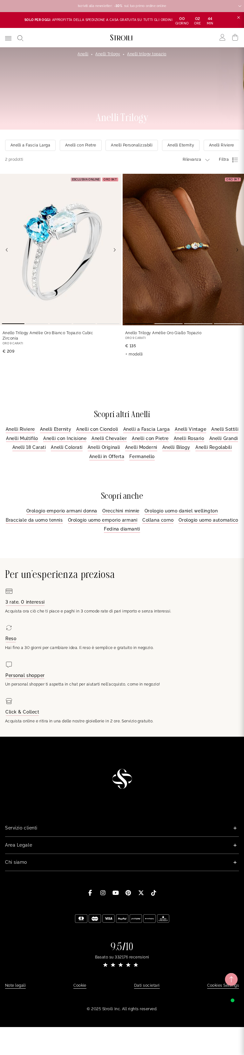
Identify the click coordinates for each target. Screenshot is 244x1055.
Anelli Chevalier (109, 438)
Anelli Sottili (224, 429)
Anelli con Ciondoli (97, 429)
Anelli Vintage (190, 429)
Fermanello (142, 456)
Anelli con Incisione (64, 438)
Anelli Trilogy (107, 54)
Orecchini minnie (120, 510)
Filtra (224, 159)
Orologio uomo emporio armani (103, 520)
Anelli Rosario (189, 438)
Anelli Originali (104, 447)
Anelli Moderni (141, 447)
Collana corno (157, 520)
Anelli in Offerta (107, 456)
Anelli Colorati (66, 447)
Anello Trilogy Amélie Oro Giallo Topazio (163, 333)
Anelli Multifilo (22, 438)
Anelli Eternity (55, 429)
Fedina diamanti (122, 528)
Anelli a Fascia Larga (146, 429)
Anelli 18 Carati (29, 447)
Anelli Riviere (20, 429)
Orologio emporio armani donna (61, 510)
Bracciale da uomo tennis (34, 520)
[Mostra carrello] (235, 37)
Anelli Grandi (223, 438)
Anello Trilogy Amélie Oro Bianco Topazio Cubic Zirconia (48, 336)
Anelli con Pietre (150, 438)
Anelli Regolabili (213, 447)
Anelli (83, 54)
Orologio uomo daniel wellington (181, 510)
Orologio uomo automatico (208, 520)
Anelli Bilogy (176, 447)
